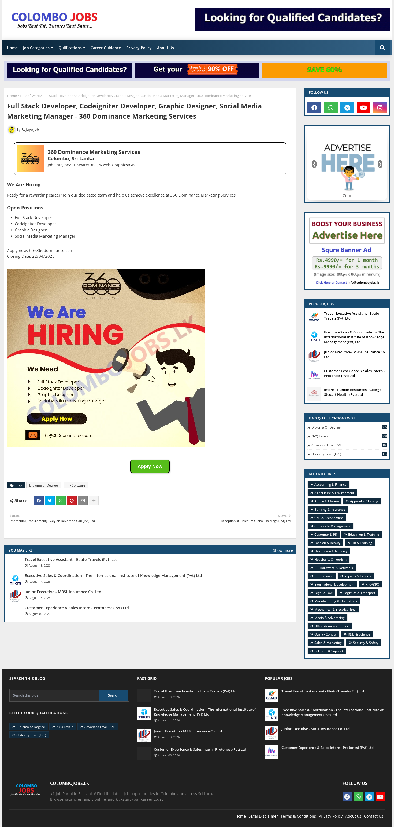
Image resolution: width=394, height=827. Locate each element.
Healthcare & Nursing (330, 551)
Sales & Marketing (328, 642)
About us (353, 816)
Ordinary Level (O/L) (349, 454)
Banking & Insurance (329, 509)
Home (12, 47)
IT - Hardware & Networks (333, 567)
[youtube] (363, 107)
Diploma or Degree (43, 485)
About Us (165, 47)
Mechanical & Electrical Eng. (335, 609)
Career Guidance (106, 47)
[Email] (83, 500)
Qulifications (70, 47)
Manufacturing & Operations (335, 601)
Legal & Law (323, 592)
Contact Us (373, 816)
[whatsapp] (331, 107)
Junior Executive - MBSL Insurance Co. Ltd (63, 591)
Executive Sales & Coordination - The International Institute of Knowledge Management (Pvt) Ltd (113, 575)
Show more (283, 550)
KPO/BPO (372, 584)
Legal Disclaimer (263, 816)
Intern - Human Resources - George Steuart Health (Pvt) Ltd (352, 392)
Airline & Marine (326, 501)
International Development (334, 584)
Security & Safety (365, 642)
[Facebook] (39, 500)
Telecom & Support (328, 651)
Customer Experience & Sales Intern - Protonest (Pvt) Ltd (77, 607)
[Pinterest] (72, 500)
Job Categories (36, 47)
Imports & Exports (357, 576)
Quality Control (325, 634)
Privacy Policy (139, 47)
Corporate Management (332, 526)
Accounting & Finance (330, 484)
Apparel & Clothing (364, 501)
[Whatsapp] (61, 500)
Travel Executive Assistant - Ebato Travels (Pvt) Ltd (71, 559)
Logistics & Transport (359, 592)
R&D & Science (359, 634)
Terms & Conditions (298, 816)
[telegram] (347, 107)
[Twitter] (50, 500)
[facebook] (314, 107)
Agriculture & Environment (334, 493)
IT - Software (30, 95)
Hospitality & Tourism (330, 559)
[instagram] (380, 107)
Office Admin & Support (332, 626)
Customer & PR (325, 534)
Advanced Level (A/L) (349, 445)
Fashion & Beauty (327, 543)
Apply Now (149, 466)
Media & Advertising (329, 617)
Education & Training (363, 534)
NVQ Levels (349, 436)
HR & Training (362, 543)
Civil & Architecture (328, 518)
